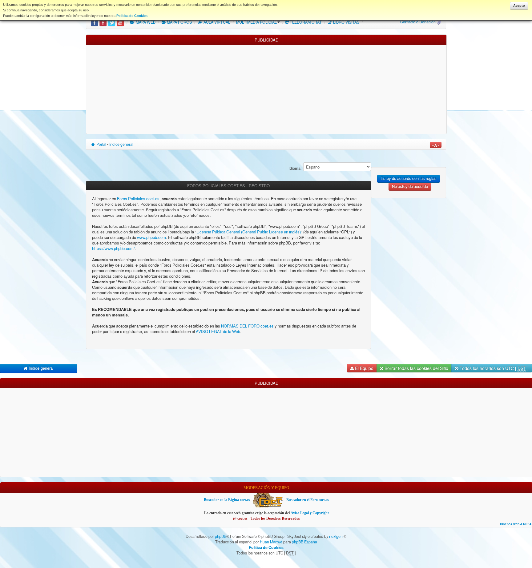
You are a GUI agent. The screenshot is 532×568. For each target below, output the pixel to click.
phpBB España (304, 542)
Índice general (121, 144)
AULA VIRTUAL (216, 22)
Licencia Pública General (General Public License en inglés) (248, 232)
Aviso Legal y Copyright (310, 513)
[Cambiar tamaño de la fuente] (435, 145)
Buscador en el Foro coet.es (307, 500)
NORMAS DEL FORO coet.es (248, 326)
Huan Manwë (271, 542)
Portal (100, 144)
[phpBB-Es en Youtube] (120, 22)
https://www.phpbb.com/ (113, 249)
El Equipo (363, 368)
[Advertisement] (266, 88)
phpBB (220, 536)
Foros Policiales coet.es (138, 199)
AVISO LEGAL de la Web (217, 332)
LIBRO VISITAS (345, 22)
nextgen (336, 536)
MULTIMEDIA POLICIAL (256, 22)
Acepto (519, 5)
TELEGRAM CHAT (306, 22)
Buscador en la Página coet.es (227, 500)
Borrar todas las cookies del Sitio (415, 368)
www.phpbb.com (151, 238)
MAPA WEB (145, 22)
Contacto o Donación (418, 22)
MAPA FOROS (179, 22)
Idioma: (295, 168)
